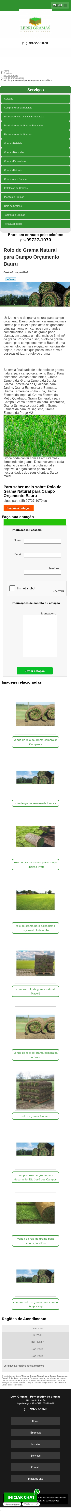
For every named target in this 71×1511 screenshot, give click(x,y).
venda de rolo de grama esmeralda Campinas (36, 742)
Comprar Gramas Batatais (18, 107)
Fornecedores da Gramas (18, 134)
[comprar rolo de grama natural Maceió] (35, 962)
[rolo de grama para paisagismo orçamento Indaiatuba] (35, 898)
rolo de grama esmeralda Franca (35, 803)
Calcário (8, 98)
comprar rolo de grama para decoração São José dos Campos (35, 1177)
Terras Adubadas (13, 223)
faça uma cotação (19, 508)
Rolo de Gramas (13, 206)
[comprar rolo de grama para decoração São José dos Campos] (35, 1148)
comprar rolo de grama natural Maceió (35, 991)
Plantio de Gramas (14, 197)
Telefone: (55, 568)
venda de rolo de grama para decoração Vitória (35, 1241)
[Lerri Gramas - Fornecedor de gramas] (35, 23)
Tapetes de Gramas (14, 215)
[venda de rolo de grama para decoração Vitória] (35, 1211)
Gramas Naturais (13, 170)
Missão (35, 1444)
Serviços (35, 90)
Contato (35, 1467)
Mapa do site (35, 1478)
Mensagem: (49, 613)
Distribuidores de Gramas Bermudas (23, 125)
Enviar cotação (35, 670)
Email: (19, 554)
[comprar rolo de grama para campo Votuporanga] (35, 1275)
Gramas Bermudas (14, 152)
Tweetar (11, 279)
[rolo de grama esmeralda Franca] (35, 776)
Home (35, 1421)
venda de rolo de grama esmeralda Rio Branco (36, 1055)
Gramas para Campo (15, 179)
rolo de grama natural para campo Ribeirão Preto (35, 864)
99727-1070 (38, 43)
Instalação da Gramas (16, 188)
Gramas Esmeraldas (15, 161)
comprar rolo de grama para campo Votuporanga (35, 1304)
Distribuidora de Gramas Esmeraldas (24, 116)
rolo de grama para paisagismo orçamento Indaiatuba (35, 928)
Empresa (35, 1432)
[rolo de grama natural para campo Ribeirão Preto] (35, 835)
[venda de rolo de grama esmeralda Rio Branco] (35, 1025)
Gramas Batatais (13, 143)
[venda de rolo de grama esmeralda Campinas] (35, 712)
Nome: (19, 540)
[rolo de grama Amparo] (35, 1089)
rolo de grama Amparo (35, 1116)
